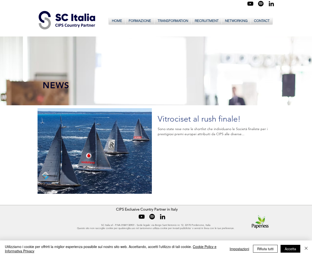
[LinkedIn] (271, 3)
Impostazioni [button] (239, 248)
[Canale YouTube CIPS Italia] (250, 3)
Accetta (290, 248)
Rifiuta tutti (265, 248)
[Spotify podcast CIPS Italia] (260, 3)
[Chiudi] (306, 248)
